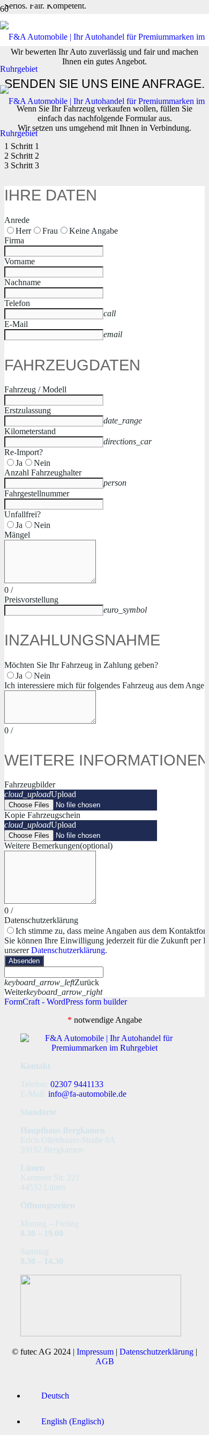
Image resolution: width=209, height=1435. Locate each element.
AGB (104, 1361)
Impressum (95, 1351)
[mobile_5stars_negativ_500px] (100, 1333)
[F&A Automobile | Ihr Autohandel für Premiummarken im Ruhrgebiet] (104, 1047)
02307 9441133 (76, 1084)
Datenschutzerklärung (68, 950)
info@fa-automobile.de (87, 1093)
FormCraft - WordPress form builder (65, 1001)
